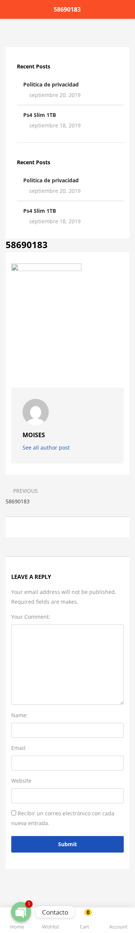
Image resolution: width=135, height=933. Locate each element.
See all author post (46, 447)
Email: (19, 747)
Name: (19, 715)
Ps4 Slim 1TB (39, 114)
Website (21, 780)
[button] (84, 921)
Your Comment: (30, 616)
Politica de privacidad (51, 84)
